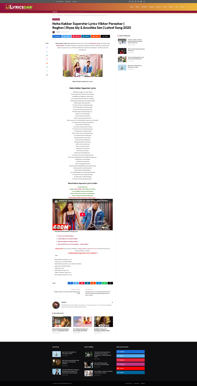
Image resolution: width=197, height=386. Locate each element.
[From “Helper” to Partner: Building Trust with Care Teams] (88, 373)
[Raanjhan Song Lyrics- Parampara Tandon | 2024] (103, 321)
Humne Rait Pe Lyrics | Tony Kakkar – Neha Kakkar (73, 244)
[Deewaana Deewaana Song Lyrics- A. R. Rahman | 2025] (61, 321)
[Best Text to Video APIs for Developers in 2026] (122, 67)
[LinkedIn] (46, 55)
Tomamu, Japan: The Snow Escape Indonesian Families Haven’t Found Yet (135, 41)
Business (144, 7)
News (137, 7)
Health (158, 7)
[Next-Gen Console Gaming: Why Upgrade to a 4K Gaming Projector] (56, 362)
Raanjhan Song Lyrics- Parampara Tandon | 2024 (102, 329)
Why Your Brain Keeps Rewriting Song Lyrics (136, 49)
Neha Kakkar (78, 189)
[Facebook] (46, 47)
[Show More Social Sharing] (111, 36)
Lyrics (182, 7)
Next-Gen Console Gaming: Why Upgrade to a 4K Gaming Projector (70, 362)
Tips (176, 7)
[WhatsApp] (46, 70)
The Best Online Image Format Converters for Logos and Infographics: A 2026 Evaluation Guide (102, 354)
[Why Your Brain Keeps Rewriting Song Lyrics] (122, 51)
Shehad (58, 32)
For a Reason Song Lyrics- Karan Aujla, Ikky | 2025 (72, 12)
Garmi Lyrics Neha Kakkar (66, 236)
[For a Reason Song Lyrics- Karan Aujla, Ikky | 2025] (82, 321)
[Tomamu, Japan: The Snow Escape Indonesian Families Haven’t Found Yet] (122, 42)
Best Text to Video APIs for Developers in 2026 (135, 66)
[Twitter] (46, 51)
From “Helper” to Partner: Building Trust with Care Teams (103, 372)
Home (132, 7)
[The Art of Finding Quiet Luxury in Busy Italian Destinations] (122, 59)
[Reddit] (46, 63)
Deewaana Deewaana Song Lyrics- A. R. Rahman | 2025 (60, 329)
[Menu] (53, 1)
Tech (165, 7)
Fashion (151, 7)
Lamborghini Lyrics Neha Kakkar (68, 238)
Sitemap (75, 1)
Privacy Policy (59, 1)
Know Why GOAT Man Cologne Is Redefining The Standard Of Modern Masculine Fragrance (70, 371)
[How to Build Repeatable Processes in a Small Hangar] (88, 365)
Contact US (68, 1)
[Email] (46, 74)
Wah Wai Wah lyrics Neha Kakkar (68, 241)
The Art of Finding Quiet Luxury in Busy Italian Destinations (136, 58)
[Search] (144, 1)
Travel (171, 7)
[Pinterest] (46, 59)
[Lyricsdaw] (19, 7)
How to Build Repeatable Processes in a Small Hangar (101, 363)
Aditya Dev (56, 19)
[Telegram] (46, 66)
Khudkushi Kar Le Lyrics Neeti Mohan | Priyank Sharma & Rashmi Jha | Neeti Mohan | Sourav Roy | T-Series (97, 293)
